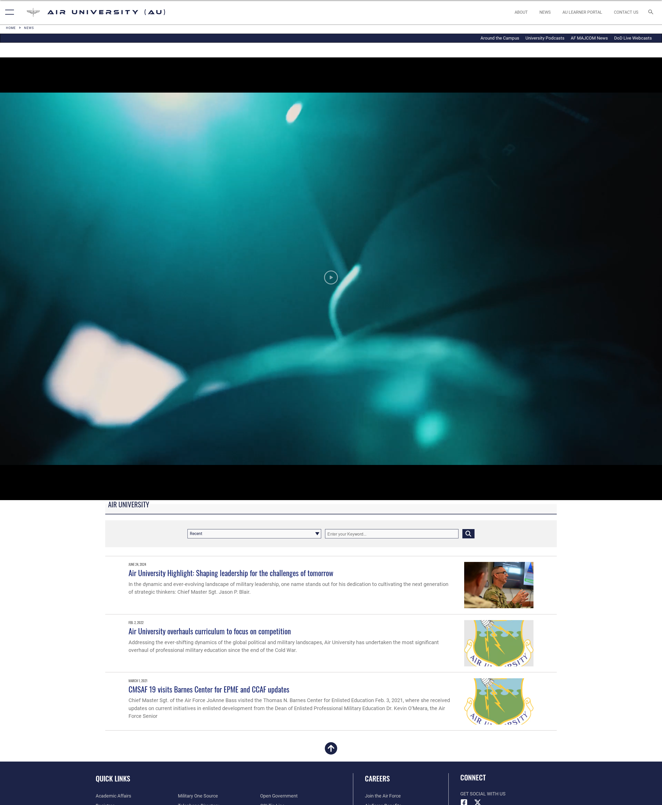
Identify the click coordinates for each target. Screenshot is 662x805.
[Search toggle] (651, 12)
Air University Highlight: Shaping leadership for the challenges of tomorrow (231, 572)
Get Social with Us (483, 793)
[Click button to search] (468, 533)
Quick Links (113, 778)
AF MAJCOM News (589, 38)
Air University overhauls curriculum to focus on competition (210, 630)
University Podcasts (545, 38)
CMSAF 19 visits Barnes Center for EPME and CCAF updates (209, 689)
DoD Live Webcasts (633, 38)
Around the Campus (499, 38)
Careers (377, 778)
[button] (8, 12)
